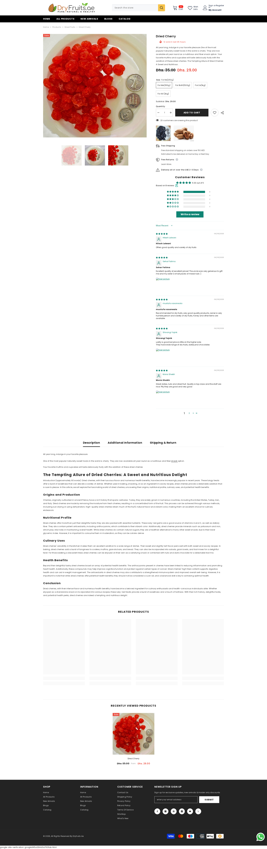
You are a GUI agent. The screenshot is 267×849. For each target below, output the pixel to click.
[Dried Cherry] (133, 734)
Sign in (211, 6)
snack (174, 461)
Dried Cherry (134, 758)
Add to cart (191, 112)
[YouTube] (190, 811)
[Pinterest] (174, 811)
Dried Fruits (70, 27)
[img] (162, 233)
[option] (95, 85)
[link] (64, 678)
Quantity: (160, 106)
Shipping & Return (163, 443)
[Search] (138, 7)
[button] (173, 192)
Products (56, 27)
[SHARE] (221, 112)
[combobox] (135, 7)
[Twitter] (198, 811)
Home (46, 27)
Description (91, 443)
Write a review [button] (190, 214)
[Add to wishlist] (214, 112)
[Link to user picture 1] (163, 285)
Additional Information (125, 443)
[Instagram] (165, 811)
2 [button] (189, 413)
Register (220, 6)
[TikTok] (182, 811)
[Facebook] (157, 811)
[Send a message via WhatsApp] (260, 837)
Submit (209, 799)
